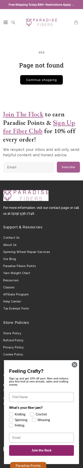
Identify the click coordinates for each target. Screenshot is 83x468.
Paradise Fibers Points (19, 266)
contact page (59, 208)
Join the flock (41, 450)
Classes (9, 287)
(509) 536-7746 (22, 213)
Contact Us (11, 237)
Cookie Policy (13, 354)
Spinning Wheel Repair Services (26, 252)
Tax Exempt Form (16, 308)
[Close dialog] (74, 365)
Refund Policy (13, 340)
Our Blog (9, 259)
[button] (5, 22)
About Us (10, 244)
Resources (11, 280)
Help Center (12, 301)
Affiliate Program (16, 294)
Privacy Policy (13, 347)
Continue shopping (41, 80)
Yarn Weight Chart (16, 273)
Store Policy (12, 333)
